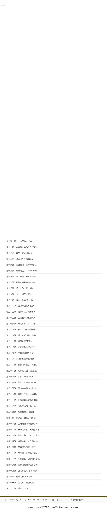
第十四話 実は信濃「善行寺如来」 (22, 265)
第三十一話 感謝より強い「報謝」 (22, 365)
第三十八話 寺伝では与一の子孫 (21, 406)
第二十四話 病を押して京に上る (21, 323)
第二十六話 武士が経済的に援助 (21, 335)
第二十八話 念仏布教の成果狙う (21, 347)
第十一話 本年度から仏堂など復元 (22, 247)
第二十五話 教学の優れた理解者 (21, 329)
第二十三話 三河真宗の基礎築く (21, 318)
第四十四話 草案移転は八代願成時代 (23, 441)
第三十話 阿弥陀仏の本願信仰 (20, 359)
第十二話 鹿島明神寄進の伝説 (20, 253)
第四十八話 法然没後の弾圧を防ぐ (22, 465)
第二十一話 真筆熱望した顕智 (20, 306)
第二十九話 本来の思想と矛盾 (20, 353)
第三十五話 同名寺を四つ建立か (21, 388)
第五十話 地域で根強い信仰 (19, 476)
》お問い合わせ (14, 500)
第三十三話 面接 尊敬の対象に (21, 376)
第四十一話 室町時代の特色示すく (22, 424)
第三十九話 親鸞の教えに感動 (20, 412)
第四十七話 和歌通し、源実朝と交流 (23, 459)
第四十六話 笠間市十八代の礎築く (22, 453)
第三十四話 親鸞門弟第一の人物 (21, 382)
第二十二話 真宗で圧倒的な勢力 (21, 312)
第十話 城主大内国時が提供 (19, 241)
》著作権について (76, 500)
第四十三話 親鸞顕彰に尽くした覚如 (23, 435)
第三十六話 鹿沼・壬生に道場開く (22, 394)
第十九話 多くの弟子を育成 (19, 294)
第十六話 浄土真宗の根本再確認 (21, 276)
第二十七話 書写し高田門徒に (20, 341)
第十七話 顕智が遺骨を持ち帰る (21, 282)
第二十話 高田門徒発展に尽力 (20, 300)
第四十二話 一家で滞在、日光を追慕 (23, 429)
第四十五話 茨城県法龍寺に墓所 (21, 447)
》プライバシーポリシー (53, 500)
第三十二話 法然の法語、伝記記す (22, 371)
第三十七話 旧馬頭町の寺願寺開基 (22, 400)
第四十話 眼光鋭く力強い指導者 (21, 418)
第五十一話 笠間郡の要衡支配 (20, 482)
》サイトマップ (32, 500)
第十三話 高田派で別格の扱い (20, 259)
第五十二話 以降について (18, 488)
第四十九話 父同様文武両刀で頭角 (22, 471)
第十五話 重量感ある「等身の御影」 (23, 271)
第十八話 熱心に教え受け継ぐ (20, 288)
